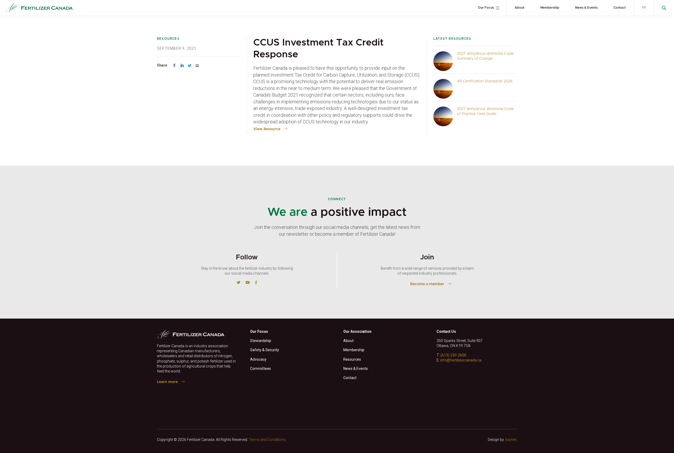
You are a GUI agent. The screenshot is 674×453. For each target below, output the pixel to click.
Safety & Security (264, 350)
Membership (549, 7)
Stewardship (260, 341)
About (519, 7)
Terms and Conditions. (267, 439)
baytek (511, 439)
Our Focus (486, 7)
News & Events (586, 7)
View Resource (266, 129)
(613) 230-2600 (453, 355)
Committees (260, 368)
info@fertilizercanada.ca (461, 360)
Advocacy (258, 359)
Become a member (427, 284)
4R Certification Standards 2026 (485, 81)
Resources (352, 359)
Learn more (167, 382)
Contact (619, 7)
